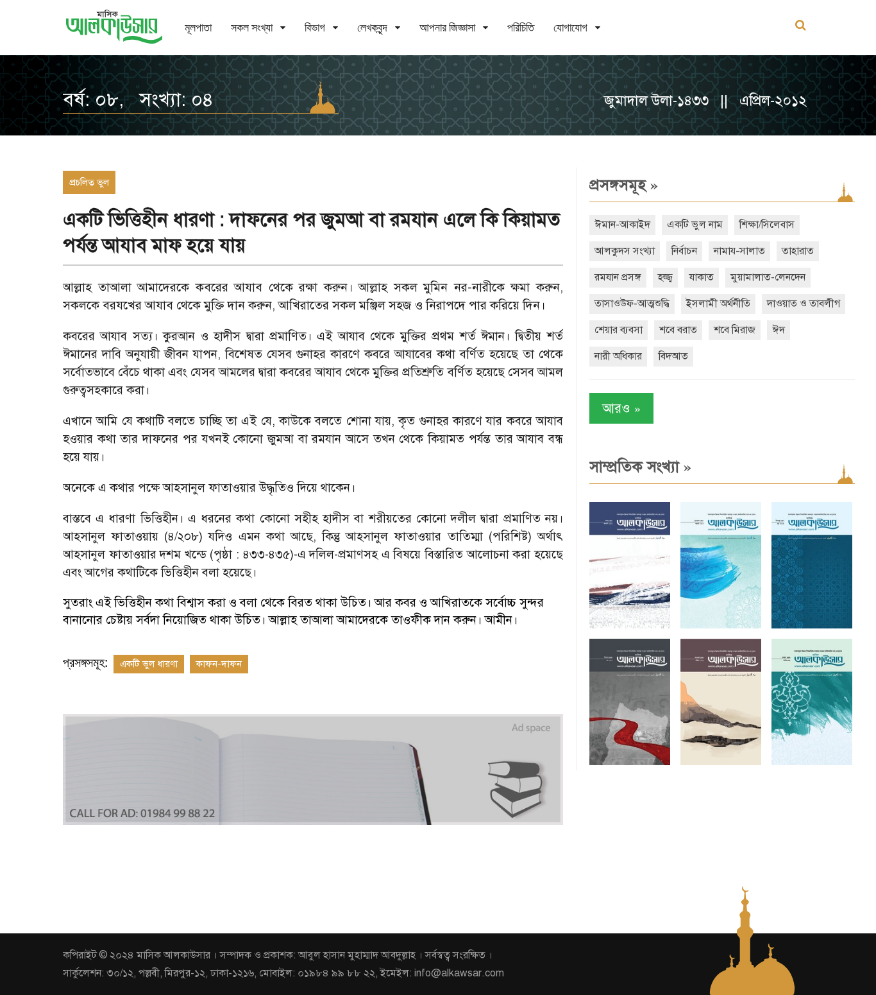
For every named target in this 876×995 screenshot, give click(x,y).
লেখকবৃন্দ (372, 27)
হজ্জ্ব (665, 277)
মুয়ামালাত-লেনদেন (767, 277)
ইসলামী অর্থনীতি (718, 303)
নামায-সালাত (739, 251)
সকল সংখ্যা (252, 27)
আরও (621, 408)
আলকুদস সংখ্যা (624, 251)
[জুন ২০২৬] (811, 625)
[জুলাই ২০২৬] (720, 625)
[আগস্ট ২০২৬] (629, 625)
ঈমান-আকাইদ (622, 224)
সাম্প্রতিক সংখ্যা (640, 466)
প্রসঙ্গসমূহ (623, 185)
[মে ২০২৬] (629, 762)
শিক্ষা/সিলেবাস (767, 224)
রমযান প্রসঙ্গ (617, 277)
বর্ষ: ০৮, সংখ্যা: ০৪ (138, 99)
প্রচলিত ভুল (89, 182)
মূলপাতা (198, 27)
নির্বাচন (684, 251)
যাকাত (701, 277)
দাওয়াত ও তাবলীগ (803, 303)
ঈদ (778, 330)
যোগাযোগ (570, 27)
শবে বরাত (678, 330)
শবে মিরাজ (734, 330)
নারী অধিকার (618, 356)
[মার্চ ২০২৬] (811, 762)
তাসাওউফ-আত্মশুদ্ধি (632, 303)
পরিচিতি (520, 27)
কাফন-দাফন (219, 664)
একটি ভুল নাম (695, 224)
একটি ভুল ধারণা (149, 664)
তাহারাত (798, 251)
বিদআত (673, 356)
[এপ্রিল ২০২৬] (720, 762)
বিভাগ (315, 27)
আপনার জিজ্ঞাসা (447, 27)
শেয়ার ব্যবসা (618, 330)
